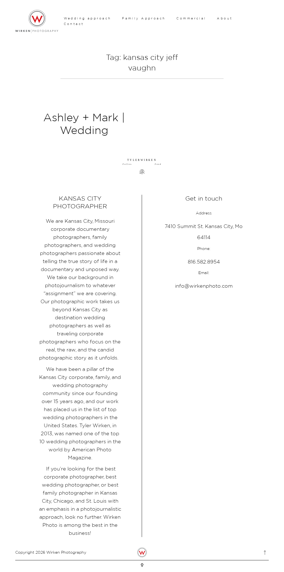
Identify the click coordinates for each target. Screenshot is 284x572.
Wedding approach (87, 18)
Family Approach (144, 18)
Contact (74, 24)
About (224, 18)
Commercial (191, 18)
